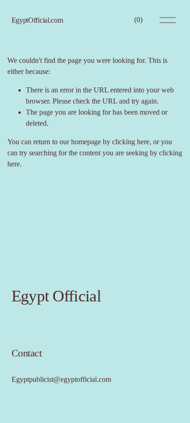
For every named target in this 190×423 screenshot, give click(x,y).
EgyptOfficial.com (37, 20)
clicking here (130, 142)
